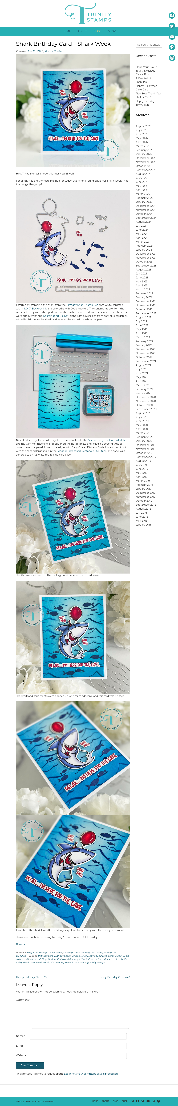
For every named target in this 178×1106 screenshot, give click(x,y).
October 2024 (144, 213)
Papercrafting (95, 959)
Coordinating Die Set (55, 315)
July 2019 (141, 464)
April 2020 (142, 429)
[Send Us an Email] (132, 1101)
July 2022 (141, 321)
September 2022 (146, 313)
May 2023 (142, 281)
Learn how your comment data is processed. (91, 1073)
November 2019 (145, 449)
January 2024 (144, 249)
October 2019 (144, 452)
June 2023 (142, 277)
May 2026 (142, 138)
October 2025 (144, 166)
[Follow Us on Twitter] (142, 1101)
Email (20, 1045)
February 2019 (144, 484)
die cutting (32, 959)
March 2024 (143, 241)
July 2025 (141, 178)
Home (66, 31)
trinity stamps (97, 962)
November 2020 (146, 401)
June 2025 (142, 181)
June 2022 (142, 325)
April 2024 (142, 237)
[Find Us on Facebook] (137, 1101)
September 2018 (146, 504)
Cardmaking (40, 952)
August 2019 (143, 460)
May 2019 (141, 472)
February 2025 (144, 197)
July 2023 (141, 273)
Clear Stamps (55, 952)
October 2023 (144, 261)
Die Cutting (97, 952)
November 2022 (146, 305)
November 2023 (146, 257)
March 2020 (143, 433)
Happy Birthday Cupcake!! (114, 977)
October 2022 (144, 309)
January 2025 (144, 201)
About (82, 31)
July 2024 (141, 225)
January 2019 (144, 488)
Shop (112, 31)
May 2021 (141, 377)
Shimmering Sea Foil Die (63, 962)
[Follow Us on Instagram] (153, 1101)
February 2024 (144, 245)
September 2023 (146, 265)
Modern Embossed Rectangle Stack (67, 959)
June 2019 (142, 468)
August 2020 (144, 413)
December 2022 (146, 301)
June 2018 (142, 516)
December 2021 (145, 349)
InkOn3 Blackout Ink (34, 308)
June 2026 (142, 134)
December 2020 (146, 397)
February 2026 (144, 150)
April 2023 (142, 285)
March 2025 (143, 193)
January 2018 (144, 524)
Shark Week (42, 962)
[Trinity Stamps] (89, 13)
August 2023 (143, 269)
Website (21, 1055)
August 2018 (143, 508)
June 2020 (142, 421)
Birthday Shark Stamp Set (82, 305)
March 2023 (143, 289)
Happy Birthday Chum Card (32, 977)
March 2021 (143, 385)
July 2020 (141, 417)
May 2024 (142, 233)
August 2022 (143, 317)
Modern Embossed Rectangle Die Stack (81, 451)
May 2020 (142, 425)
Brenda (20, 944)
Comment (23, 999)
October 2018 (144, 500)
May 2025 (141, 185)
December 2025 (145, 158)
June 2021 (142, 373)
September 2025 (146, 170)
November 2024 (146, 209)
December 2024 (146, 205)
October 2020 (144, 405)
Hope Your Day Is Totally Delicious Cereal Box (146, 70)
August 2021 (143, 365)
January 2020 (144, 441)
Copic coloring (82, 952)
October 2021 (144, 357)
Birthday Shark (62, 956)
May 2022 (142, 329)
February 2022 (144, 341)
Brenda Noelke (53, 51)
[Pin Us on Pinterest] (158, 1101)
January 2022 (144, 345)
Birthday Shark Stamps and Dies (89, 956)
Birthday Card (45, 956)
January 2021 (143, 393)
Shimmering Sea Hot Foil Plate (107, 440)
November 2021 (145, 353)
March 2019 (143, 480)
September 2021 (146, 361)
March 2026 (143, 146)
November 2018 (146, 496)
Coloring (68, 952)
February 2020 (144, 437)
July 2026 (141, 130)
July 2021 (141, 369)
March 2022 (143, 337)
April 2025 (141, 189)
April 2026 (142, 142)
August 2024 (143, 221)
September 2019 (146, 456)
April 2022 (142, 333)
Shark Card (29, 962)
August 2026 (143, 126)
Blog (97, 31)
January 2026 (144, 154)
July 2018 (141, 512)
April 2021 (141, 381)
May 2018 (142, 520)
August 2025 (143, 174)
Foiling (108, 952)
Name (20, 1036)
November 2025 (145, 162)
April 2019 (141, 476)
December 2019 (145, 445)
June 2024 (142, 229)
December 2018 (146, 492)
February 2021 (144, 389)
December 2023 (146, 253)
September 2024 (146, 217)
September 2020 (146, 409)
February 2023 (144, 293)
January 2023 (144, 297)
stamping (83, 962)
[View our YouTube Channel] (148, 1101)
